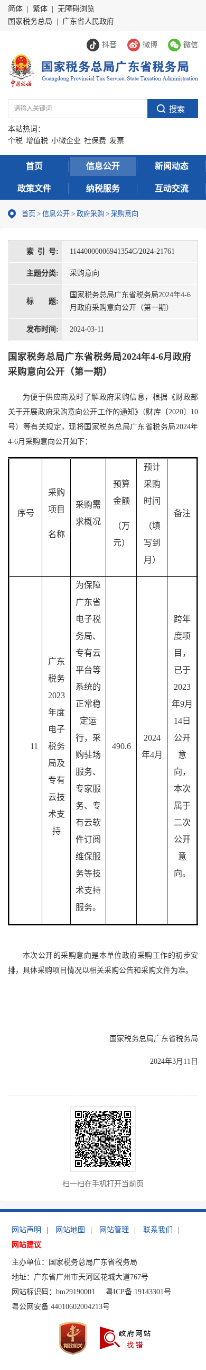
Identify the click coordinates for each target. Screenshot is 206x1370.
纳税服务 (103, 188)
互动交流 (172, 188)
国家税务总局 (30, 21)
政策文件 (34, 188)
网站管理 (114, 1230)
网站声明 (26, 1230)
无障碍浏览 (76, 9)
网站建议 (26, 1245)
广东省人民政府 (88, 21)
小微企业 (66, 141)
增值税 (37, 141)
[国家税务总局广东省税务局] (103, 70)
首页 (34, 166)
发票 (116, 141)
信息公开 (103, 166)
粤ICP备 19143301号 (138, 1292)
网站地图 (70, 1230)
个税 (15, 141)
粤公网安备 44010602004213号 (61, 1307)
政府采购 (90, 214)
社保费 (95, 141)
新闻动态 (172, 166)
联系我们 (158, 1230)
